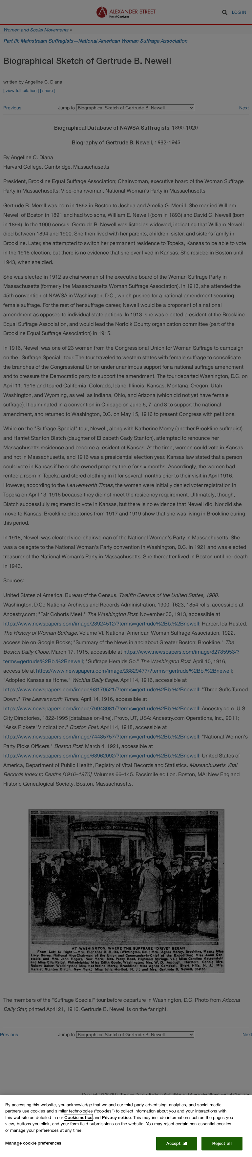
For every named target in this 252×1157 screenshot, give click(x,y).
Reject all (221, 1143)
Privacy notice (116, 1117)
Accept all (176, 1143)
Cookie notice (78, 1117)
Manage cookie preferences (33, 1143)
